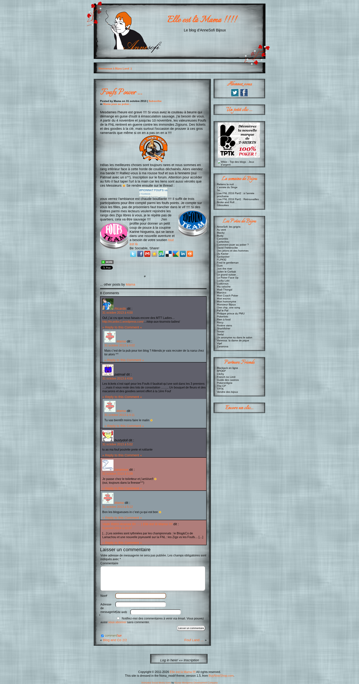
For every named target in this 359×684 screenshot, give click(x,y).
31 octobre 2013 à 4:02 (119, 345)
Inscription (191, 660)
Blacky (221, 232)
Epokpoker (223, 256)
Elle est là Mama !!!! (202, 20)
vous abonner (117, 622)
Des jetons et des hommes (232, 250)
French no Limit (226, 376)
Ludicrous (222, 283)
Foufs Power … (121, 92)
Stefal (220, 334)
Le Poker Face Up (227, 277)
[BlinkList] (190, 254)
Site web (121, 612)
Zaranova (222, 346)
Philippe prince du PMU (231, 313)
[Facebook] (140, 254)
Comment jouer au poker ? (233, 244)
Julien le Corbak (226, 271)
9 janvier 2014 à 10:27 (117, 528)
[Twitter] (133, 254)
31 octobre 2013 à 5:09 (117, 473)
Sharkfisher (223, 328)
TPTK (220, 388)
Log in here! (169, 660)
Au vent (221, 229)
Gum (220, 265)
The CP (221, 385)
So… (220, 190)
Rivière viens (224, 325)
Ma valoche (224, 286)
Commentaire (109, 563)
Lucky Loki (223, 280)
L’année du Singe (227, 187)
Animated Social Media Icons (156, 682)
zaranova (121, 470)
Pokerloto (222, 316)
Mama (130, 284)
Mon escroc (224, 298)
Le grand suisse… (227, 274)
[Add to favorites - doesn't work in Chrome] (154, 254)
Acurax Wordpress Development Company (196, 682)
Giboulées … (224, 205)
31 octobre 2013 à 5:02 (117, 444)
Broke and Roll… (227, 202)
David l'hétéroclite (227, 247)
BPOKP (221, 370)
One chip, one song (228, 307)
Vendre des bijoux (227, 391)
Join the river (224, 268)
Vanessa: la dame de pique (233, 340)
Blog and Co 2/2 (115, 640)
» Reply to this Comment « (122, 327)
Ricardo (120, 308)
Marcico (221, 292)
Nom (104, 595)
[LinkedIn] (183, 254)
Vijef (219, 343)
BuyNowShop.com (221, 675)
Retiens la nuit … (227, 184)
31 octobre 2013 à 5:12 (117, 506)
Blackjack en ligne (227, 367)
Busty (220, 235)
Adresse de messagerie (107, 610)
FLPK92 (221, 259)
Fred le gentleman (228, 262)
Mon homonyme (226, 301)
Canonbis (222, 238)
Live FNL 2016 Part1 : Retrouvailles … (239, 199)
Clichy (220, 373)
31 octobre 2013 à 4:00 (117, 312)
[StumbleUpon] (162, 254)
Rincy (220, 322)
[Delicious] (169, 254)
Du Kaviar (222, 253)
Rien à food (224, 319)
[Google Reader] (176, 254)
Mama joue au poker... (117, 103)
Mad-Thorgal (224, 289)
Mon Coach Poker (227, 295)
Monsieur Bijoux (226, 304)
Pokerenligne (224, 382)
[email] (147, 254)
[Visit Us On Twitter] (234, 96)
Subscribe (155, 101)
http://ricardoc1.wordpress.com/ (122, 321)
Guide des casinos (228, 379)
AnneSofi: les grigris (228, 226)
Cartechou (223, 241)
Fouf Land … (194, 640)
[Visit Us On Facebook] (243, 96)
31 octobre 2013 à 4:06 (117, 378)
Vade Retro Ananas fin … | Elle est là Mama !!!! (137, 524)
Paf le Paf (222, 310)
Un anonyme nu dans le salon (234, 337)
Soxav (220, 331)
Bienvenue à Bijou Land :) (115, 68)
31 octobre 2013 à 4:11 (119, 415)
